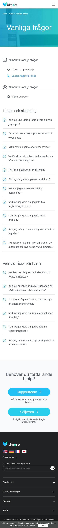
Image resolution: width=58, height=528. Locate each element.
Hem (5, 14)
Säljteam (27, 412)
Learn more (29, 525)
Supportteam (27, 392)
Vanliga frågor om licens (24, 76)
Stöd (11, 14)
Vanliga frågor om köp (23, 69)
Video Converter (20, 97)
